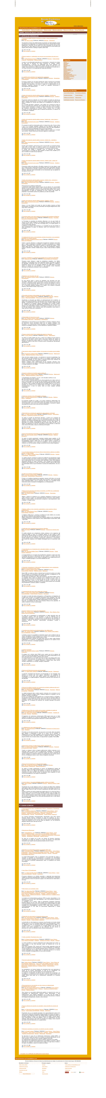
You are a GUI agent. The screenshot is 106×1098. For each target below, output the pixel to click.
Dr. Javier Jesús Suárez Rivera (31, 592)
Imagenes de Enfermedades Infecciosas (38, 853)
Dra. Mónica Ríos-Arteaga (30, 712)
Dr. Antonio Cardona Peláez (31, 474)
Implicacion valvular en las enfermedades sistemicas (34, 396)
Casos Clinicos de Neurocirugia (28, 964)
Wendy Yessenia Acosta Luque (31, 96)
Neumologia (52, 493)
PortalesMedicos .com (30, 832)
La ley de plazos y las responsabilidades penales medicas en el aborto (38, 782)
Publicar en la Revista (69, 97)
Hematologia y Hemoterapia (33, 836)
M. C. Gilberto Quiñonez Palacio (32, 454)
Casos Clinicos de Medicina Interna (29, 988)
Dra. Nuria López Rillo (29, 891)
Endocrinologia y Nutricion (27, 512)
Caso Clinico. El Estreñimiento (29, 870)
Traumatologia (24, 278)
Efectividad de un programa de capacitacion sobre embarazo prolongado (38, 413)
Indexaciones (78, 97)
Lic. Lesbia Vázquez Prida (30, 414)
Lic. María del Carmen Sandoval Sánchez (34, 1009)
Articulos (46, 40)
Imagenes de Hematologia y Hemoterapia (50, 835)
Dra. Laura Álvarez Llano (30, 917)
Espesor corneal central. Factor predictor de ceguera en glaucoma (37, 334)
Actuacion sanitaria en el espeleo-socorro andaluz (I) (34, 373)
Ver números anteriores (80, 92)
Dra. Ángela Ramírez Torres (31, 511)
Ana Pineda (27, 529)
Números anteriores (57, 30)
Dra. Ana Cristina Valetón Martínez (32, 987)
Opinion (34, 748)
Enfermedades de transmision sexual (30, 317)
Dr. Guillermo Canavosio (30, 810)
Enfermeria (51, 40)
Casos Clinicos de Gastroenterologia (48, 812)
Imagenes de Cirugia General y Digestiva (36, 813)
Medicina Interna (38, 60)
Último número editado (23, 1064)
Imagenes (50, 712)
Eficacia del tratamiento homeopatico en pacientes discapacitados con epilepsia (40, 433)
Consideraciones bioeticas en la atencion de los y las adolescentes (37, 630)
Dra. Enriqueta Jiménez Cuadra (32, 277)
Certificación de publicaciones (70, 1066)
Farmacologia (32, 455)
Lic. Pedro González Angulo (31, 872)
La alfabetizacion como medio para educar (31, 727)
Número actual (47, 30)
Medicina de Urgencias (35, 894)
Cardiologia (28, 398)
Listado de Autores (68, 95)
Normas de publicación (37, 30)
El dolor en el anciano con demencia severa (32, 473)
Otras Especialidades (30, 297)
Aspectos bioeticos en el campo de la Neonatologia (33, 610)
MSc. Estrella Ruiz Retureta (31, 765)
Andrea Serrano (27, 962)
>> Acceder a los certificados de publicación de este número (34, 1053)
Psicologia (56, 217)
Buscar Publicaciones (27, 1073)
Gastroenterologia (25, 593)
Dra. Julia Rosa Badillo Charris (31, 551)
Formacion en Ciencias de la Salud (29, 218)
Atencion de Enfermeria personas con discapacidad (33, 670)
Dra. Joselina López (29, 612)
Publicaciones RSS (22, 1068)
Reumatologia (30, 60)
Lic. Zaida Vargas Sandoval (31, 671)
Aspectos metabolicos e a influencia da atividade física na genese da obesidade (40, 257)
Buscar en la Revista (80, 99)
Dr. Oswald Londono (29, 851)
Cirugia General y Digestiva (36, 593)
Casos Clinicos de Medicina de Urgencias (30, 893)
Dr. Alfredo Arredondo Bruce (31, 397)
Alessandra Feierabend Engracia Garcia (33, 239)
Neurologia (52, 689)
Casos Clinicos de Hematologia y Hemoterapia (45, 833)
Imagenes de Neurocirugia (48, 964)
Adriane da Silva (28, 258)
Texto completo (26, 51)
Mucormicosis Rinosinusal (28, 830)
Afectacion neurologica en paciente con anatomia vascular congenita (37, 1028)
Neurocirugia (24, 965)
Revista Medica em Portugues (50, 258)
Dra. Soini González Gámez (31, 434)
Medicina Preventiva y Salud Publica (34, 354)
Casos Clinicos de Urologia (27, 940)
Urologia (57, 940)
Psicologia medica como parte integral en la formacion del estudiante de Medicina (40, 216)
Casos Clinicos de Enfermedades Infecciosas (39, 852)
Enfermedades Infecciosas (27, 319)
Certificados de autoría (69, 99)
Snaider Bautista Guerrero (30, 58)
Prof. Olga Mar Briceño (30, 728)
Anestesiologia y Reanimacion (35, 476)
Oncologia (46, 593)
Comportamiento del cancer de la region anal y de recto (34, 591)
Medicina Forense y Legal (53, 783)
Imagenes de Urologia (45, 940)
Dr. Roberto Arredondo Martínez (32, 939)
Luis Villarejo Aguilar (29, 493)
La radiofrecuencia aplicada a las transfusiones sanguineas (35, 77)
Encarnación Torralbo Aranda (31, 78)
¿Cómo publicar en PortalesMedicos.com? (72, 1064)
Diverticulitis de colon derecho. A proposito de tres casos (35, 916)
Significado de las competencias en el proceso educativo (35, 528)
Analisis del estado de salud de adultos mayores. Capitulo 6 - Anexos (37, 200)
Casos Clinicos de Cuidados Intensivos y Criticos (46, 892)
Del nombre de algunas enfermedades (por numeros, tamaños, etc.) (37, 295)
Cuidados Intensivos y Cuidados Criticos (51, 894)
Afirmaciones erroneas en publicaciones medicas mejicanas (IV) (36, 745)
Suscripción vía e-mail (23, 1070)
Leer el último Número (69, 92)
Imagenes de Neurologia (54, 1032)
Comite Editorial (26, 30)
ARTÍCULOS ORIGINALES (30, 36)
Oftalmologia (51, 335)
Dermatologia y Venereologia (40, 319)
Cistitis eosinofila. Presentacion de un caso (32, 937)
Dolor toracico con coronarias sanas (30, 888)
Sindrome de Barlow (26, 649)
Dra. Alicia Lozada (29, 40)
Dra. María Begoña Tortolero (31, 217)
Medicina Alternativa (40, 766)
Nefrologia (45, 570)
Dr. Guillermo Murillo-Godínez (31, 296)
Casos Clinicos (50, 810)
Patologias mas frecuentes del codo (30, 276)
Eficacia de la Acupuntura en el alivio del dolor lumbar (34, 764)
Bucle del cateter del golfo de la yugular (31, 960)
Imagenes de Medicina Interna (33, 835)
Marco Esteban (28, 783)
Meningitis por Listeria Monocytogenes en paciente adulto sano (36, 849)
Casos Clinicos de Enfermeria (32, 1010)
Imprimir (33, 51)
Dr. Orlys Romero (28, 335)
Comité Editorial (78, 95)
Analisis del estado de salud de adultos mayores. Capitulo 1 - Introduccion (39, 95)
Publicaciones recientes (23, 1066)
